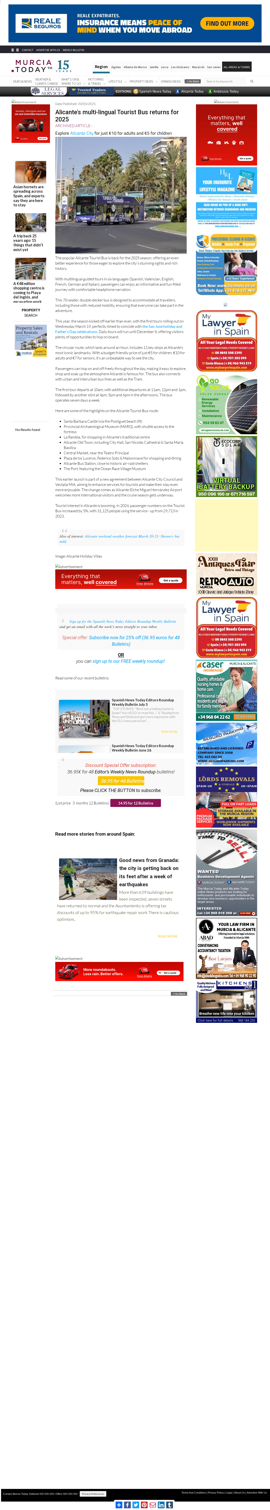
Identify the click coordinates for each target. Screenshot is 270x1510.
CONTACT (27, 50)
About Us (239, 1492)
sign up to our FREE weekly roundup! (129, 661)
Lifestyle (115, 81)
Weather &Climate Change (46, 81)
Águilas (116, 67)
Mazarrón (198, 67)
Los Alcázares (180, 67)
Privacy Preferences (93, 1493)
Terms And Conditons (193, 1492)
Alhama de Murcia (135, 67)
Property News (141, 81)
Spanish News (171, 81)
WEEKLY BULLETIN (73, 50)
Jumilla (153, 67)
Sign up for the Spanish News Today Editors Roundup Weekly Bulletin (122, 621)
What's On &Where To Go (71, 81)
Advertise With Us (257, 1492)
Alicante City (81, 133)
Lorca (164, 67)
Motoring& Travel (96, 81)
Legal (229, 1492)
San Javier (214, 67)
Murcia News (22, 81)
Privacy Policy (216, 1492)
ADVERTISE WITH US (48, 50)
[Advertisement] (226, 525)
